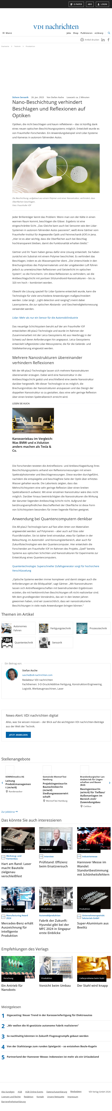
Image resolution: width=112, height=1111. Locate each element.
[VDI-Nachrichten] (56, 27)
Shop (75, 33)
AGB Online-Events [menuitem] (34, 1091)
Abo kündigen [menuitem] (7, 1091)
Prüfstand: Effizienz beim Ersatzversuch (53, 864)
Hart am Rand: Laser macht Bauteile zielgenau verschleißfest (16, 870)
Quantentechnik (24, 642)
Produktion (30, 46)
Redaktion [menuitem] (28, 1096)
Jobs (69, 33)
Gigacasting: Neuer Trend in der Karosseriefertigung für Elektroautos (49, 1015)
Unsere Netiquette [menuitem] (55, 1096)
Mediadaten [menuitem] (76, 1091)
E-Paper (78, 4)
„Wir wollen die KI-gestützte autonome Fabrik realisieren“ (43, 1025)
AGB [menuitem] (20, 1091)
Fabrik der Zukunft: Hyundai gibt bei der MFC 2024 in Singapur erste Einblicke (55, 926)
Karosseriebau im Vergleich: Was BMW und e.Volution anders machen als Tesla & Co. (32, 444)
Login (104, 4)
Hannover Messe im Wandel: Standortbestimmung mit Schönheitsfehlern (93, 868)
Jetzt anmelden (18, 734)
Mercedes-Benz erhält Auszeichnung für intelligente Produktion (17, 929)
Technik (17, 46)
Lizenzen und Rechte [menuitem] (11, 1096)
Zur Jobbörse (8, 811)
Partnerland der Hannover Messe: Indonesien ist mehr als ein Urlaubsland (53, 1056)
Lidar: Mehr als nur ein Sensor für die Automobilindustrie (45, 317)
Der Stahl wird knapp (92, 985)
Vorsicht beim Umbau (55, 985)
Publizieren (87, 33)
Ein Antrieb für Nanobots (12, 987)
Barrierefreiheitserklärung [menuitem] (13, 1101)
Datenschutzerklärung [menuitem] (56, 1091)
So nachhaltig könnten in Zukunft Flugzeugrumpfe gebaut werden (48, 1036)
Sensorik (57, 642)
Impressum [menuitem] (72, 1096)
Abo (90, 4)
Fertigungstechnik (60, 628)
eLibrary (99, 33)
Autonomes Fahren (20, 628)
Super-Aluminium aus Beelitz (93, 925)
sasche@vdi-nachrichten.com (37, 675)
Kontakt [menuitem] (40, 1096)
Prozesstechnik (98, 628)
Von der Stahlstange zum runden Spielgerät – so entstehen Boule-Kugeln (52, 1046)
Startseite (5, 46)
